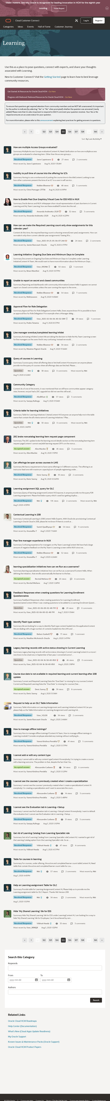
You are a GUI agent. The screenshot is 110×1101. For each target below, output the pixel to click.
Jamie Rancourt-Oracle (37, 245)
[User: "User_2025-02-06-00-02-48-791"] (7, 595)
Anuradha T (32, 531)
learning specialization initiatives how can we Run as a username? (46, 566)
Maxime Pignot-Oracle (36, 349)
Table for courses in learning (27, 859)
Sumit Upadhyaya (44, 527)
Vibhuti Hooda (43, 845)
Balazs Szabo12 (43, 634)
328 (82, 131)
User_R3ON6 (42, 266)
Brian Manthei (33, 271)
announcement (46, 120)
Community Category (24, 384)
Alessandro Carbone (44, 767)
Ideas (20, 26)
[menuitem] (86, 20)
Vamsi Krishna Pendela (47, 741)
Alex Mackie (40, 449)
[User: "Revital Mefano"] (7, 569)
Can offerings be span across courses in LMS (35, 462)
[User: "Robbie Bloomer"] (7, 176)
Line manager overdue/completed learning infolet (38, 332)
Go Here (52, 91)
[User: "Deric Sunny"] (7, 465)
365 (95, 131)
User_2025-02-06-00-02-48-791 (42, 608)
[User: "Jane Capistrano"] (7, 150)
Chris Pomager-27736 (36, 189)
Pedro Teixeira (33, 323)
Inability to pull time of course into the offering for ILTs (40, 173)
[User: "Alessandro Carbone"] (7, 758)
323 (50, 131)
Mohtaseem (32, 297)
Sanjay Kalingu (33, 401)
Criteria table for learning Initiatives (31, 410)
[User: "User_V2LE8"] (7, 706)
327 (76, 131)
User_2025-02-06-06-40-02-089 (51, 318)
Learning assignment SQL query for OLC (33, 488)
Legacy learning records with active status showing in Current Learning (49, 647)
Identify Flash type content (27, 621)
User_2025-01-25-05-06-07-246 (51, 240)
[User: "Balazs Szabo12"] (7, 624)
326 (69, 131)
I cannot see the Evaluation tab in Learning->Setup (38, 807)
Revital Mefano (41, 579)
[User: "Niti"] (7, 361)
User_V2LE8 (42, 715)
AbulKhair (41, 397)
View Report (59, 8)
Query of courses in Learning (27, 358)
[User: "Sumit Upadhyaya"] (7, 517)
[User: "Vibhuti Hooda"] (7, 836)
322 (44, 131)
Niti (29, 370)
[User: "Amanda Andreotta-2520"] (7, 202)
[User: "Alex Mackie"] (7, 439)
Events (30, 26)
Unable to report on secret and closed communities (39, 280)
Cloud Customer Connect (27, 20)
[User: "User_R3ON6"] (7, 257)
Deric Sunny (42, 475)
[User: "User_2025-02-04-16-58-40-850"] (7, 650)
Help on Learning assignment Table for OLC (35, 885)
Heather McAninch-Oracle (38, 638)
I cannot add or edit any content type (32, 755)
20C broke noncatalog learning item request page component (44, 436)
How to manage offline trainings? (30, 729)
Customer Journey (63, 26)
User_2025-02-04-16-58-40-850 (42, 660)
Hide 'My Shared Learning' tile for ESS (32, 911)
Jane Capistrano (44, 159)
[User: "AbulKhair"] (7, 387)
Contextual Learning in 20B (27, 514)
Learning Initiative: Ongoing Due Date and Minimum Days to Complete (48, 254)
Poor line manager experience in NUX (32, 540)
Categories (8, 26)
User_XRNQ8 (32, 927)
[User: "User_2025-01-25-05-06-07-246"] (7, 228)
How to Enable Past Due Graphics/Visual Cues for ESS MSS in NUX (46, 199)
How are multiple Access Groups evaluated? (35, 147)
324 (56, 131)
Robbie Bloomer (44, 185)
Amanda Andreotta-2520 (47, 211)
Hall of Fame (44, 26)
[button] (93, 139)
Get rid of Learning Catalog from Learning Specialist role (41, 833)
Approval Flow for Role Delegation (30, 306)
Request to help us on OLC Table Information (35, 703)
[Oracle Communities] (76, 20)
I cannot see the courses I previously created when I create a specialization (50, 781)
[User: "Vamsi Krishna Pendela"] (7, 732)
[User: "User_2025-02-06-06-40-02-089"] (7, 309)
